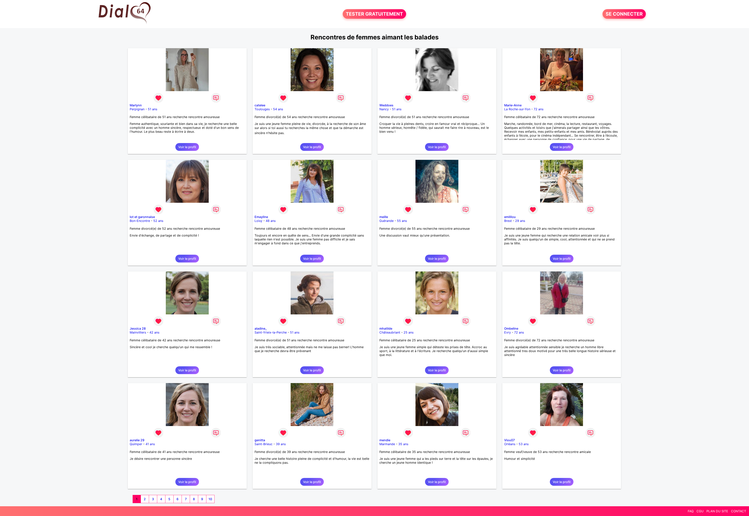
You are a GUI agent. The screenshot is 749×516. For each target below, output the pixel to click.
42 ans (154, 332)
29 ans (520, 221)
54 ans (278, 109)
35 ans (403, 444)
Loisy (258, 221)
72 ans (538, 109)
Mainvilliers (138, 332)
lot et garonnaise (142, 217)
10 (210, 499)
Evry (507, 332)
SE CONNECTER (624, 14)
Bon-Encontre (140, 221)
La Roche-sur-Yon (517, 109)
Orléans (509, 444)
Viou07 (509, 440)
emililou (510, 217)
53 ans (524, 444)
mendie (384, 440)
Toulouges (262, 109)
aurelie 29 (137, 440)
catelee (260, 105)
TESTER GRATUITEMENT (374, 14)
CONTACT (738, 511)
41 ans (150, 444)
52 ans (158, 221)
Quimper (136, 444)
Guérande (386, 221)
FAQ (691, 511)
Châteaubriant (389, 332)
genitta (260, 440)
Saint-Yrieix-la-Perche (271, 332)
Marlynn (136, 105)
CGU (700, 511)
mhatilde (385, 328)
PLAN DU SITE (717, 511)
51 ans (152, 109)
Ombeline (511, 328)
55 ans (402, 221)
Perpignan (137, 109)
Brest (508, 221)
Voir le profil (187, 147)
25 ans (409, 332)
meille (383, 217)
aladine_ (261, 328)
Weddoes (386, 105)
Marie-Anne (513, 105)
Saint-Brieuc (263, 444)
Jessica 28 (138, 328)
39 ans (281, 444)
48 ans (271, 221)
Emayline (261, 217)
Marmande (387, 444)
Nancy (384, 109)
